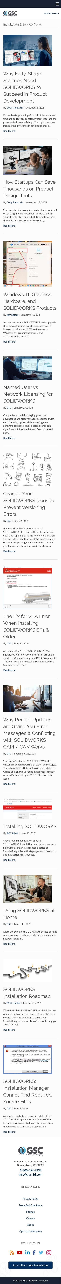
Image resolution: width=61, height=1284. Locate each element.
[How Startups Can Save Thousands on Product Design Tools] (27, 159)
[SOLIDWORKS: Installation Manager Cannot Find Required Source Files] (27, 1058)
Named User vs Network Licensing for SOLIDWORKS (28, 394)
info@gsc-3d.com (30, 1174)
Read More (9, 130)
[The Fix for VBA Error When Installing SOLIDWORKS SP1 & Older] (27, 587)
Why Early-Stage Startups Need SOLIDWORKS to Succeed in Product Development (25, 87)
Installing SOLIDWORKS (30, 826)
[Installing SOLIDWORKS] (27, 808)
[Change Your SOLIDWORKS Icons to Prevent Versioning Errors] (27, 469)
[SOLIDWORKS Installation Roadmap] (27, 969)
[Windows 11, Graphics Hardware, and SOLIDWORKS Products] (27, 263)
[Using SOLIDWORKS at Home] (27, 888)
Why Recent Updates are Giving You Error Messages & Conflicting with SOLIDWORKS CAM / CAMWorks (29, 733)
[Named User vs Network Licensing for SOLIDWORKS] (27, 367)
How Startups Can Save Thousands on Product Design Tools (29, 188)
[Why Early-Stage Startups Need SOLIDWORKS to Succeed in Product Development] (27, 50)
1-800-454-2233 (30, 1170)
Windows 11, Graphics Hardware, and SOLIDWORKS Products (29, 301)
